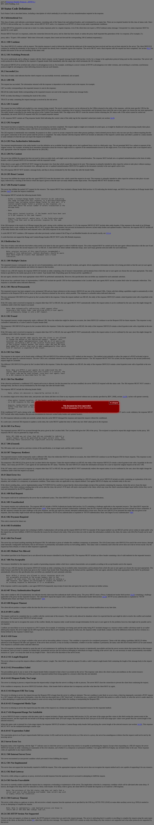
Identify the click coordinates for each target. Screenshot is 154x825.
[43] (131, 512)
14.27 (9, 191)
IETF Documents (70, 408)
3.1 (33, 820)
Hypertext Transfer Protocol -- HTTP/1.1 (20, 2)
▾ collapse (114, 403)
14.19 (112, 118)
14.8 (43, 508)
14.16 (139, 724)
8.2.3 (149, 48)
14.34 (104, 597)
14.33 (132, 595)
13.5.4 (108, 233)
